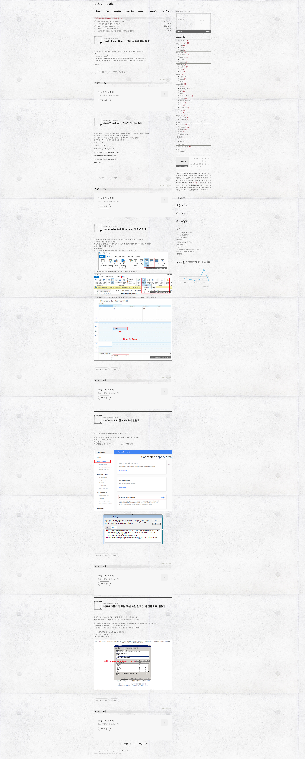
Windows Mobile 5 (186, 96)
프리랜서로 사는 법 (183, 147)
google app (184, 62)
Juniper (183, 79)
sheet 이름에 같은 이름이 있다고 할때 (108, 24)
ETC (182, 132)
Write (166, 11)
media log (103, 750)
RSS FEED (206, 262)
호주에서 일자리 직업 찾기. (185, 232)
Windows (184, 67)
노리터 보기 (182, 40)
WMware (183, 129)
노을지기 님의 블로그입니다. (108, 95)
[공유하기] (103, 72)
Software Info (181, 125)
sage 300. (180, 247)
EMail (179, 149)
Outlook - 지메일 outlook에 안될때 (107, 28)
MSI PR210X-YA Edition (184, 183)
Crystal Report (185, 108)
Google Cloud (185, 134)
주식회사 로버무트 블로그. (185, 251)
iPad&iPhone (185, 55)
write (127, 750)
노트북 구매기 (181, 144)
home (95, 750)
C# (182, 112)
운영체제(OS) (182, 65)
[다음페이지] (143, 744)
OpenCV (183, 93)
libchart (186, 190)
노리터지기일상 (182, 43)
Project (179, 122)
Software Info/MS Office (110, 38)
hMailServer (198, 175)
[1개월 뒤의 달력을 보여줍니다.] (185, 166)
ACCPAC (200, 190)
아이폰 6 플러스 (203, 173)
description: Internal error (202, 180)
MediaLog (116, 11)
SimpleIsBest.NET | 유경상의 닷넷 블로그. (190, 249)
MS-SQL (183, 98)
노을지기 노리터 (104, 3)
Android (183, 60)
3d (190, 173)
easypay (198, 187)
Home (97, 11)
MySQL (183, 103)
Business (183, 151)
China (182, 45)
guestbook (117, 750)
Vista (205, 190)
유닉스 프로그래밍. (183, 235)
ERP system (180, 115)
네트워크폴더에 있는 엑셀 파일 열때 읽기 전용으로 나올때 (115, 31)
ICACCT (202, 185)
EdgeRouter (184, 76)
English (183, 50)
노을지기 (96, 753)
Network (179, 74)
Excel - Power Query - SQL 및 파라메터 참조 (110, 21)
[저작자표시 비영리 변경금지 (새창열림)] (122, 72)
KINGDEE (184, 120)
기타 (182, 72)
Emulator (196, 185)
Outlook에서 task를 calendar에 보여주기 (109, 26)
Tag (106, 11)
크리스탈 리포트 (190, 187)
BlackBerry (184, 57)
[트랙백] (97, 83)
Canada (183, 48)
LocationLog (128, 11)
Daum (110, 753)
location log (110, 750)
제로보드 (184, 141)
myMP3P (181, 190)
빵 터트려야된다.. (182, 237)
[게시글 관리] (106, 72)
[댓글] (105, 83)
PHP (182, 105)
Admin (153, 11)
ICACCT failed (184, 173)
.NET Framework (186, 100)
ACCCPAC (184, 117)
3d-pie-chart (182, 178)
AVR (182, 91)
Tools (182, 81)
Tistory (119, 753)
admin (123, 750)
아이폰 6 (187, 185)
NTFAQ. (179, 254)
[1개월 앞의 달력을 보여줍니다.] (179, 166)
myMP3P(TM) (185, 89)
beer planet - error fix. (183, 244)
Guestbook (140, 11)
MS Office (184, 127)
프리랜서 (195, 183)
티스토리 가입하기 (193, 262)
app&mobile (181, 53)
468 (195, 190)
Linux (183, 69)
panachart (205, 175)
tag (99, 750)
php (207, 185)
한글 (177, 173)
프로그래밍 (181, 84)
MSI (192, 185)
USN (182, 86)
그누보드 (184, 139)
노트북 (191, 190)
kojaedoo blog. (181, 240)
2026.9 (182, 161)
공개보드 (180, 137)
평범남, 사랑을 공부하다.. (185, 242)
